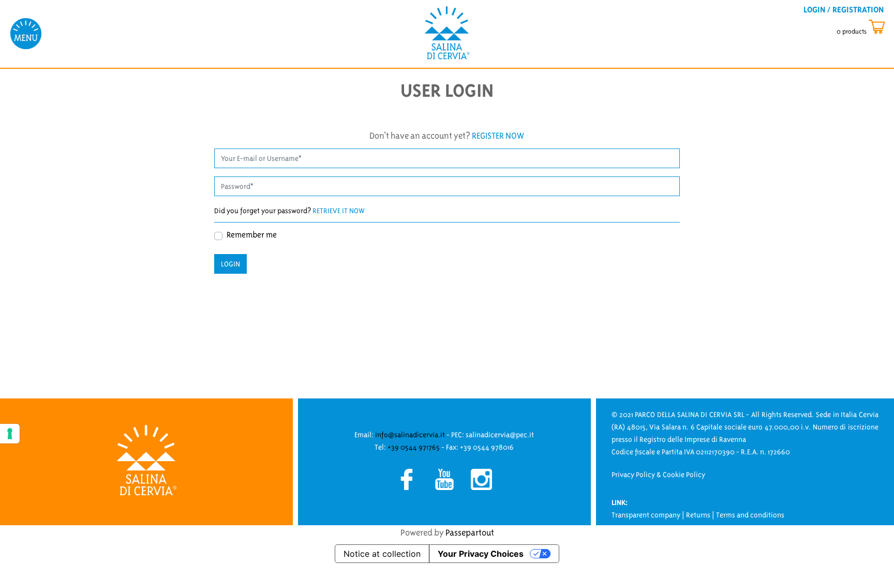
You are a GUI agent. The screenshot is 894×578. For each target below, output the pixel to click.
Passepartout (469, 532)
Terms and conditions (750, 515)
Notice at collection (382, 554)
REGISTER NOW (498, 135)
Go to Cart (870, 27)
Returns (698, 515)
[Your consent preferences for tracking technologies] (10, 433)
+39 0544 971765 (414, 447)
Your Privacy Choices (481, 554)
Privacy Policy (633, 474)
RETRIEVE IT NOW (338, 210)
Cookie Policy (684, 474)
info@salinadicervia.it (410, 434)
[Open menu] (25, 33)
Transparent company (646, 515)
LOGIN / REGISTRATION (843, 9)
